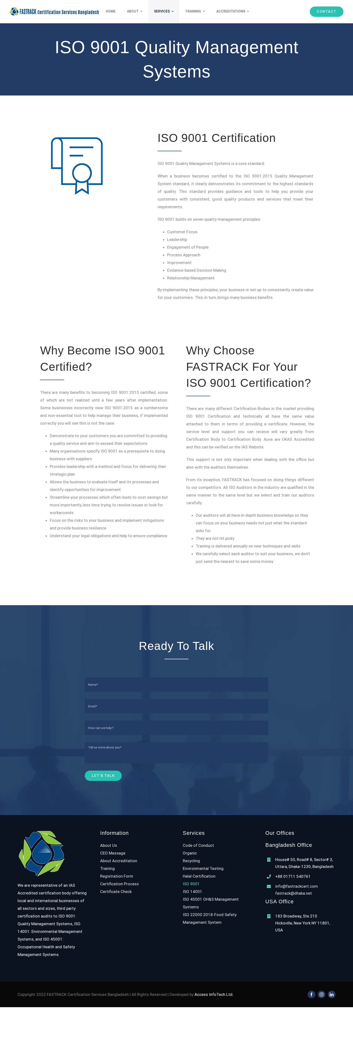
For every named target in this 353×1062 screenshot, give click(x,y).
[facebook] (311, 994)
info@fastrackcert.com (296, 886)
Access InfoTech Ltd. (214, 994)
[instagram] (321, 994)
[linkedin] (331, 994)
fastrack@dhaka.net (293, 893)
